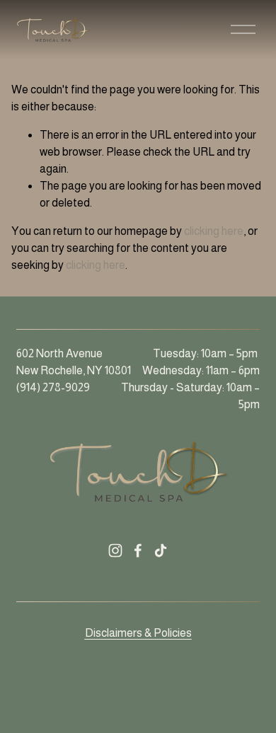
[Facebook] (138, 550)
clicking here (213, 231)
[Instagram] (115, 550)
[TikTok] (161, 550)
